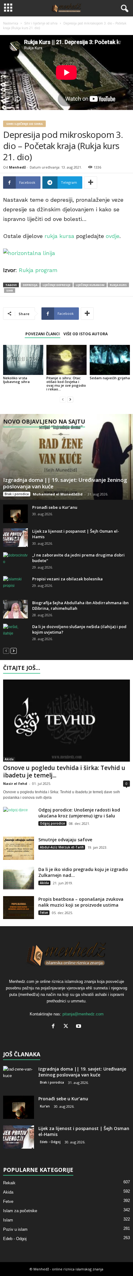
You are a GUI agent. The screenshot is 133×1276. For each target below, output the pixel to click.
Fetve (44, 912)
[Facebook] (54, 1026)
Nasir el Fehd (15, 783)
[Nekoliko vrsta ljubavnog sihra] (23, 360)
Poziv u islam (15, 1229)
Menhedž (17, 167)
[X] (67, 1026)
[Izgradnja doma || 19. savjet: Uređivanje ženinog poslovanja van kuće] (66, 457)
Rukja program (38, 270)
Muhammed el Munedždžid (58, 494)
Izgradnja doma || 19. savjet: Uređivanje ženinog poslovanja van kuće (65, 483)
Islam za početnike (20, 1210)
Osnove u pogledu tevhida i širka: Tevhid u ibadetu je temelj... (64, 771)
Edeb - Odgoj (50, 1142)
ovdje (112, 236)
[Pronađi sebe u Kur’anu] (15, 513)
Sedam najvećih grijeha (110, 378)
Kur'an (45, 1106)
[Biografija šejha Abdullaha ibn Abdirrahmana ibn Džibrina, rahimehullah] (15, 609)
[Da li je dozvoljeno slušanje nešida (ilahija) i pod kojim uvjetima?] (15, 633)
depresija (30, 285)
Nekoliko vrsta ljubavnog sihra (16, 380)
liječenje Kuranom (90, 285)
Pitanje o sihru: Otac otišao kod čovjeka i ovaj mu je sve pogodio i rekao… (66, 383)
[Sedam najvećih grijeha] (110, 360)
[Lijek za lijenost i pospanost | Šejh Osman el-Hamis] (15, 537)
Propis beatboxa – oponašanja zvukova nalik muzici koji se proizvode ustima (80, 902)
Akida (9, 759)
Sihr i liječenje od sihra (41, 23)
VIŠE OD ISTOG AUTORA (85, 334)
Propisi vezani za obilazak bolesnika (67, 579)
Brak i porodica (17, 494)
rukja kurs (118, 285)
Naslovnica (10, 23)
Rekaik (9, 1183)
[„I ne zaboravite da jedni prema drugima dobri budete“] (15, 561)
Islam (8, 1220)
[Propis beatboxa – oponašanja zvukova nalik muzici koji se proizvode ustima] (18, 907)
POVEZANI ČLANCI (42, 334)
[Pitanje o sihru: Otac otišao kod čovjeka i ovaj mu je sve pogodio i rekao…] (66, 360)
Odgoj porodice (52, 823)
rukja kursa (59, 236)
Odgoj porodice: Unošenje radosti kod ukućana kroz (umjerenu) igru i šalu (79, 813)
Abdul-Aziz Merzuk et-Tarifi (62, 847)
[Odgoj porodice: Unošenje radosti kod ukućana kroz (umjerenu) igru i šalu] (18, 818)
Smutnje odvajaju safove (65, 840)
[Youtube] (79, 1026)
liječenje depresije (57, 285)
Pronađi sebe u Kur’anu (54, 507)
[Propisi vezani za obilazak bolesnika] (15, 585)
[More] (90, 182)
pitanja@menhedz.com (83, 1014)
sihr (9, 290)
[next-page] (70, 399)
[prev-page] (63, 399)
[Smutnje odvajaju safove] (18, 848)
